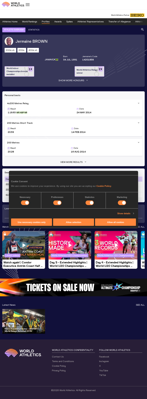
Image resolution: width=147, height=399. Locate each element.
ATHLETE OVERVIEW (14, 30)
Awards (58, 21)
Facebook (104, 356)
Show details (123, 213)
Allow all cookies (115, 222)
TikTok (102, 375)
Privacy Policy (59, 370)
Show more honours (71, 80)
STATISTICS (33, 30)
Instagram (104, 361)
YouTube (103, 370)
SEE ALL (140, 226)
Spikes (69, 21)
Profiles (46, 21)
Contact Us (58, 356)
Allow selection (73, 222)
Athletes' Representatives (90, 21)
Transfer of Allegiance (119, 21)
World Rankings (29, 21)
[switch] (57, 203)
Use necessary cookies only (32, 222)
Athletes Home (10, 21)
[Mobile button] (27, 5)
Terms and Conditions (63, 361)
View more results (71, 162)
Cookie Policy (103, 186)
